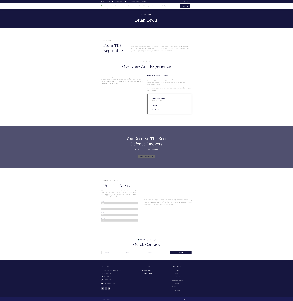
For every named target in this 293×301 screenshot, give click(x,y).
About (124, 6)
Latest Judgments (164, 6)
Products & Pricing (143, 6)
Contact (175, 6)
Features (131, 6)
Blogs (153, 6)
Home (117, 6)
